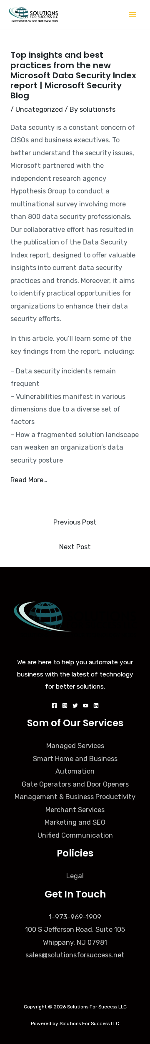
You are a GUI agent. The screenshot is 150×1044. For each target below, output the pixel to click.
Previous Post (75, 522)
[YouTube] (85, 705)
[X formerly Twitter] (75, 705)
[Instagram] (65, 705)
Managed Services (75, 746)
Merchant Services (75, 810)
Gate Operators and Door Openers (75, 784)
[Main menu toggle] (132, 14)
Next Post (75, 547)
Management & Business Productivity (75, 797)
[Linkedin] (96, 705)
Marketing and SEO (75, 822)
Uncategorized (39, 109)
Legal (75, 876)
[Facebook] (54, 705)
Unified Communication (75, 835)
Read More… (29, 480)
